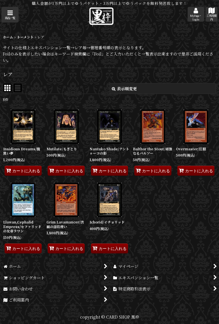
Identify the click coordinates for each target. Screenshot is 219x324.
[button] (10, 14)
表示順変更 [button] (127, 88)
